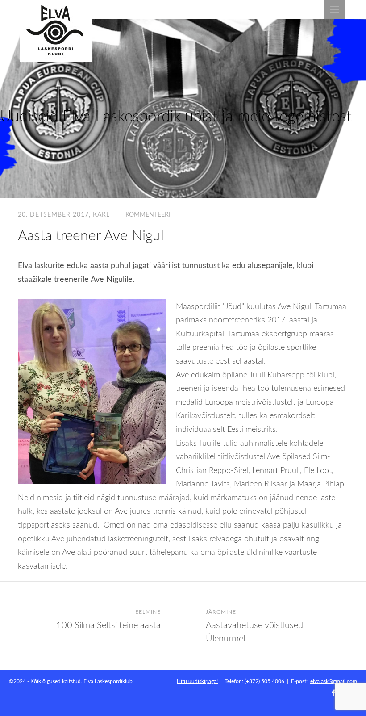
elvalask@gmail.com (333, 680)
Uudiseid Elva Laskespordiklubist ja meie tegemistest (176, 115)
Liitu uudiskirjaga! (197, 680)
